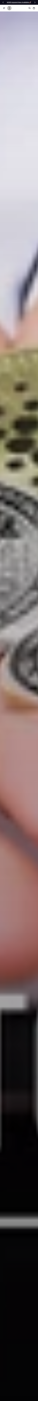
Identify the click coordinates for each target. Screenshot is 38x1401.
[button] (29, 8)
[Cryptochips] (9, 8)
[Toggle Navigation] (4, 8)
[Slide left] (3, 2)
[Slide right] (35, 2)
